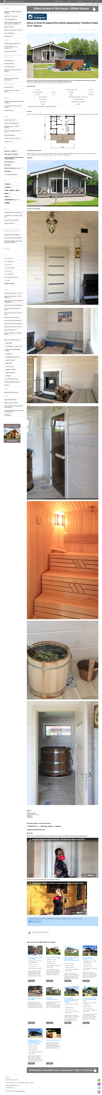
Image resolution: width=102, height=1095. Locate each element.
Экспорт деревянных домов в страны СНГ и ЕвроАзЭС (14, 411)
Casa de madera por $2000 (11, 220)
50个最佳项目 (8, 187)
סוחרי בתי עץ (8, 271)
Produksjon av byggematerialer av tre (12, 131)
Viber (19, 4)
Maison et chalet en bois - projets (13, 326)
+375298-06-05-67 (32, 826)
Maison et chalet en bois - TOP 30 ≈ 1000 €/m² (13, 297)
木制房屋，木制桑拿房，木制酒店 (12, 190)
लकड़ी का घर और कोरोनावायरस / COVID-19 (13, 168)
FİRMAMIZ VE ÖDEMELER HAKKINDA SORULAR (12, 12)
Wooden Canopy (9, 110)
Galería (69, 1)
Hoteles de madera (9, 66)
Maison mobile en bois (10, 330)
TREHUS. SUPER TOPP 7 (10, 120)
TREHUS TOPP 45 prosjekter (12, 123)
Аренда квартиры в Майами (12, 234)
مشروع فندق (8, 375)
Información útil (9, 87)
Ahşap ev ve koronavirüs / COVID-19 (13, 30)
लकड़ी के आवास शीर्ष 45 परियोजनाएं (11, 154)
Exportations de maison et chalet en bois (13, 313)
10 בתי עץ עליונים (9, 261)
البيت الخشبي (8, 353)
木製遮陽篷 (7, 203)
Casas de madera (9, 60)
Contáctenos (79, 1)
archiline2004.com (9, 1087)
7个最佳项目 (8, 184)
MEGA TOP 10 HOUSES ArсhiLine (13, 340)
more (31, 981)
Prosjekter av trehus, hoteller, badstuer (11, 127)
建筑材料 (7, 193)
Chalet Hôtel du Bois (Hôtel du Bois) (13, 305)
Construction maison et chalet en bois (12, 309)
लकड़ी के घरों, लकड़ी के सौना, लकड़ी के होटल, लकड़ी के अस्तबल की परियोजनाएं (13, 158)
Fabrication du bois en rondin (12, 317)
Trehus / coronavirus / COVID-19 (12, 138)
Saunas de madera (9, 63)
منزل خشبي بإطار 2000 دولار (11, 378)
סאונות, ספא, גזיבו (9, 267)
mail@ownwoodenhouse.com (36, 830)
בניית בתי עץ (8, 264)
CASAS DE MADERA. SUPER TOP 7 (12, 43)
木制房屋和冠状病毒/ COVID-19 (12, 199)
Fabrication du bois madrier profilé (13, 323)
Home (28, 13)
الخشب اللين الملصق (10, 360)
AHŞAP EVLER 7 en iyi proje (11, 16)
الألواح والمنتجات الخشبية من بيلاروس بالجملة (12, 350)
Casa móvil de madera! (10, 51)
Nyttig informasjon (10, 135)
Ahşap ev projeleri (9, 27)
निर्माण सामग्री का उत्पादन (9, 162)
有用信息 (7, 196)
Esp (92, 1)
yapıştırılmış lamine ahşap (33, 814)
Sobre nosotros (58, 1)
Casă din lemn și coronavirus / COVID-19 (13, 216)
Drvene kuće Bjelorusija (10, 399)
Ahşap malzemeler (9, 33)
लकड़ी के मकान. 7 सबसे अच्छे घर (10, 151)
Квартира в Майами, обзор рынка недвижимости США (13, 241)
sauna (28, 811)
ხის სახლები (8, 415)
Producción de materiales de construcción (11, 79)
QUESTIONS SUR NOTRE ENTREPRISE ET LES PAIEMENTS (14, 301)
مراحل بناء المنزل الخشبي (11, 174)
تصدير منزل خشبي (9, 366)
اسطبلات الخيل (8, 343)
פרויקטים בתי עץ (9, 274)
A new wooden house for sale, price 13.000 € (13, 106)
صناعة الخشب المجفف (10, 372)
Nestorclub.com (21, 1091)
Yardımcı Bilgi (8, 36)
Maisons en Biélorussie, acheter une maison (13, 333)
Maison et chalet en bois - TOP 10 (13, 293)
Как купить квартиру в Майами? (13, 237)
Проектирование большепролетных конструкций (13, 406)
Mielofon (7, 385)
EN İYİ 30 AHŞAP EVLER (10, 19)
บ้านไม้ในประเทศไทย (9, 283)
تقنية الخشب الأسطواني (10, 369)
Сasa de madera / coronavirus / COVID (12, 91)
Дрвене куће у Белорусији (11, 392)
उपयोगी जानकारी (8, 165)
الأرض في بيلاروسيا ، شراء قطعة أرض (13, 346)
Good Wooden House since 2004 (15, 1)
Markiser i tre (8, 141)
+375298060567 (8, 4)
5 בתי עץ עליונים (8, 258)
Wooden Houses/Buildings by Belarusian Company (14, 102)
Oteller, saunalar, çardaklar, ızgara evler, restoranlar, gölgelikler (13, 23)
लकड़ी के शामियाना (8, 171)
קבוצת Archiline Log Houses (11, 277)
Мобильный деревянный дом (12, 382)
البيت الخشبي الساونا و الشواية (12, 357)
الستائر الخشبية (8, 363)
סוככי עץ (7, 280)
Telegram (22, 4)
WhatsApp (15, 4)
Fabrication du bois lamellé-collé (13, 320)
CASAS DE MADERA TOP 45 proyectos (10, 47)
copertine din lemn (9, 223)
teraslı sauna (30, 817)
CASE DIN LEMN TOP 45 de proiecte (13, 212)
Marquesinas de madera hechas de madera (13, 70)
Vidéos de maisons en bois (11, 402)
